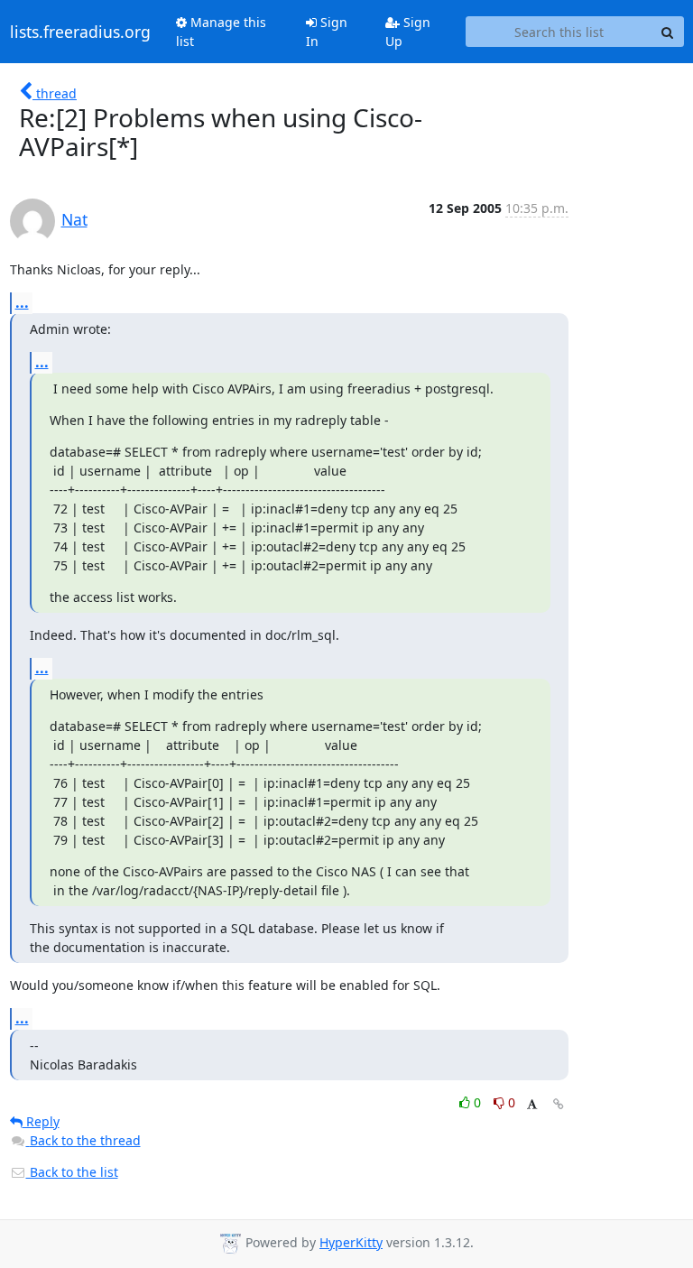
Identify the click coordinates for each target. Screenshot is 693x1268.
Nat (74, 219)
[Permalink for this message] (558, 1104)
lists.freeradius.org (80, 31)
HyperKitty (351, 1242)
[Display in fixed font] (532, 1105)
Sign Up (407, 32)
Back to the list (72, 1171)
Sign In (326, 32)
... (22, 302)
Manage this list (221, 32)
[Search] (667, 31)
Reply (41, 1121)
